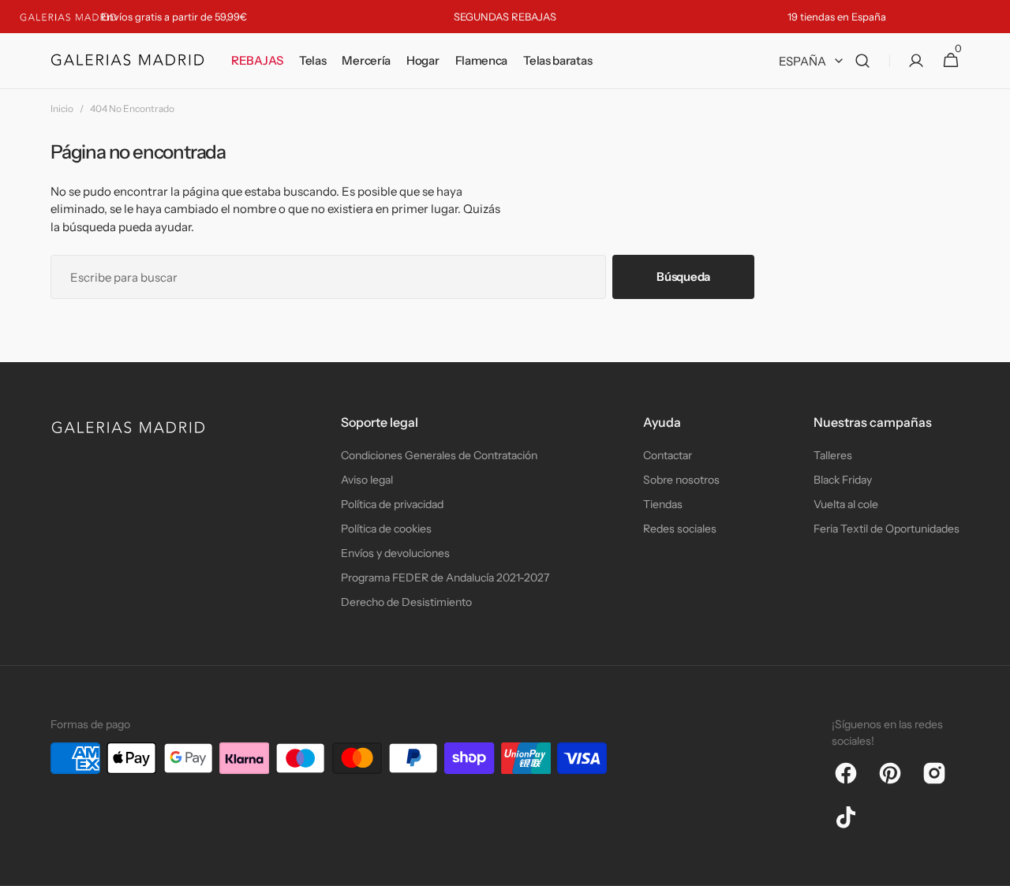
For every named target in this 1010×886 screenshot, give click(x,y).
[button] (862, 61)
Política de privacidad (392, 504)
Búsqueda (683, 276)
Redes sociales (679, 529)
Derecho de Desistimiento (406, 602)
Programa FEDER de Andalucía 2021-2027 (445, 577)
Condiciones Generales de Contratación (439, 455)
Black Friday (843, 480)
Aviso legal (367, 480)
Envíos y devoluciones (395, 553)
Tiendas (663, 504)
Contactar (667, 455)
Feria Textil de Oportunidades (887, 529)
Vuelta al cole (846, 504)
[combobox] (328, 277)
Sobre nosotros (681, 480)
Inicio (61, 108)
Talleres (833, 455)
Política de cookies (386, 529)
